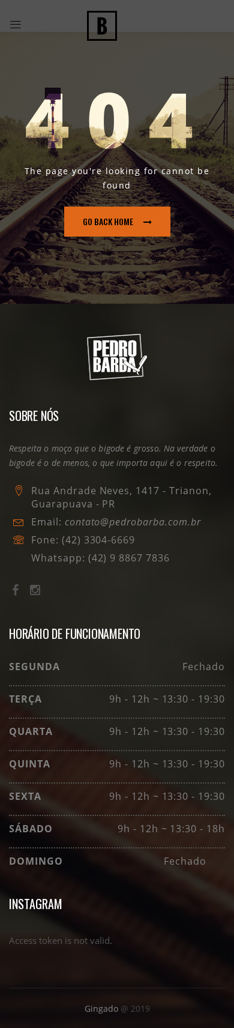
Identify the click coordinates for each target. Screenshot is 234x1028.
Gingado (103, 1008)
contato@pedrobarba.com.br (133, 521)
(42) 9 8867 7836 (127, 557)
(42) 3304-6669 (98, 539)
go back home (108, 221)
